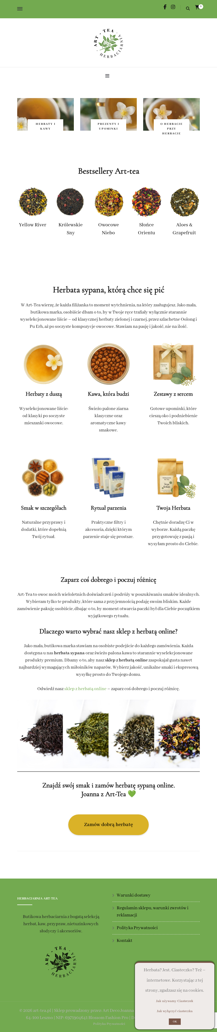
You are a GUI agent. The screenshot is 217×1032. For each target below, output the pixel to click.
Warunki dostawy (134, 895)
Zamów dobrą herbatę (108, 825)
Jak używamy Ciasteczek (174, 1001)
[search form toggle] (188, 9)
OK (175, 1022)
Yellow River (32, 225)
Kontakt (124, 940)
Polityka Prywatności (137, 928)
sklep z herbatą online (85, 689)
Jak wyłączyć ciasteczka (175, 1011)
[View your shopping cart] (197, 7)
